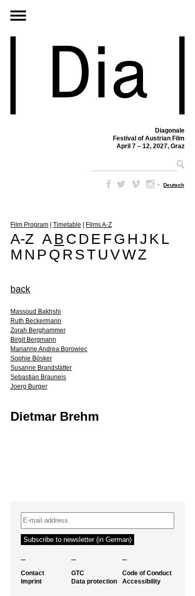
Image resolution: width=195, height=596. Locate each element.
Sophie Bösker (31, 358)
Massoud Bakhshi (35, 311)
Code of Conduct (147, 573)
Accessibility (141, 581)
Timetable (67, 224)
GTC (77, 573)
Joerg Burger (28, 386)
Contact (32, 573)
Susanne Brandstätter (41, 367)
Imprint (31, 581)
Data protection (94, 581)
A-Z (22, 239)
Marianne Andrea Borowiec (48, 349)
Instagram (150, 184)
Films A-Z (99, 224)
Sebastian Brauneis (38, 377)
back (20, 289)
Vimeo (136, 184)
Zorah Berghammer (38, 330)
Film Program (29, 224)
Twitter (121, 184)
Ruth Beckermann (35, 321)
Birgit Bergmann (33, 339)
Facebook (106, 184)
